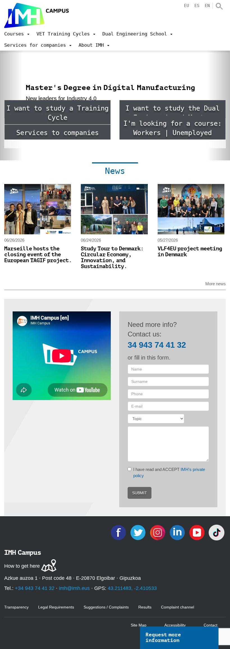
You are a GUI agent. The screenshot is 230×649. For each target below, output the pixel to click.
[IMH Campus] (36, 15)
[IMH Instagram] (158, 532)
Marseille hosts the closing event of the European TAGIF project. (38, 254)
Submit (139, 493)
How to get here (22, 566)
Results (144, 607)
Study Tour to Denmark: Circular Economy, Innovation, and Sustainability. (112, 257)
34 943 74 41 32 (157, 344)
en (207, 5)
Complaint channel (177, 607)
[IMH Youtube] (197, 532)
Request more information (163, 637)
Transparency (16, 607)
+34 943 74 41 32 (34, 588)
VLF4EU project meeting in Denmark (190, 251)
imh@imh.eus (74, 588)
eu (186, 5)
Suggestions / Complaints (106, 607)
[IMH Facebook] (119, 532)
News (115, 171)
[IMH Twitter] (138, 532)
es (196, 5)
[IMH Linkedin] (178, 532)
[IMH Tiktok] (216, 532)
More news (215, 283)
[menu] (16, 33)
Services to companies (57, 133)
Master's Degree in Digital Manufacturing (110, 88)
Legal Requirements (56, 607)
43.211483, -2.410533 (132, 588)
